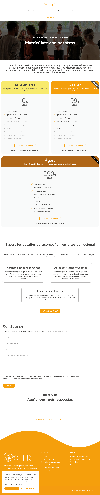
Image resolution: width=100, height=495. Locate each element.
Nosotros (36, 11)
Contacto (70, 11)
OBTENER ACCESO (25, 145)
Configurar (29, 488)
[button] (48, 11)
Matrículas (60, 11)
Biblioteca (47, 11)
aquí (40, 379)
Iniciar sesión (50, 17)
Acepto (12, 488)
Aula (28, 11)
